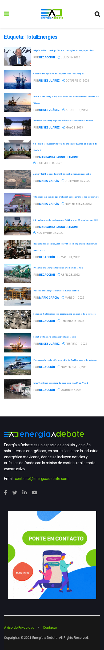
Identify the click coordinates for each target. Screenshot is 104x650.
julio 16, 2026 (70, 57)
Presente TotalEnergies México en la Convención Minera (58, 267)
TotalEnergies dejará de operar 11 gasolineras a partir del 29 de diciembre (66, 196)
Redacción (47, 57)
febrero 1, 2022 (76, 343)
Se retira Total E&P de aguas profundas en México (54, 336)
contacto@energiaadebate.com (42, 478)
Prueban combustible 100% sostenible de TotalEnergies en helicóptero (65, 360)
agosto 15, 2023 (76, 110)
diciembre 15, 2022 (49, 163)
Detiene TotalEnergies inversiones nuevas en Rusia (56, 290)
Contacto (50, 627)
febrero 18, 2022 (72, 320)
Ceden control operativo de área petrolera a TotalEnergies (58, 73)
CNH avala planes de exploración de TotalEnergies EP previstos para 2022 (65, 220)
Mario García (49, 180)
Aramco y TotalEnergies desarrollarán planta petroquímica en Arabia (62, 173)
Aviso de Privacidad (19, 627)
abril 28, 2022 (70, 274)
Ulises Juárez (49, 80)
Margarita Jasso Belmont (59, 157)
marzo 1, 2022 (74, 297)
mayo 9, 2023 (74, 127)
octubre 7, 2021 (71, 389)
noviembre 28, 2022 (78, 203)
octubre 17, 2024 (77, 80)
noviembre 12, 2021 (74, 367)
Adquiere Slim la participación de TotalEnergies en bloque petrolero (63, 50)
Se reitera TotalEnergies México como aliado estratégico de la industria (64, 313)
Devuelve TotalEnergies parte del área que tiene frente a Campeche (63, 120)
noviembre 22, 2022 (49, 232)
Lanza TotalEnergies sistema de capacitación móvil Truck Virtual (60, 383)
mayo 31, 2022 (70, 257)
